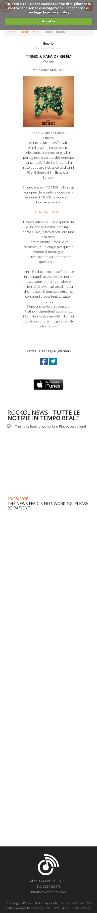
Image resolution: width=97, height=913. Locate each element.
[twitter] (53, 366)
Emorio (48, 43)
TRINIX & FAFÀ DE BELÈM (48, 56)
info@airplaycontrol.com (48, 892)
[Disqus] (48, 644)
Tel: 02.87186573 (49, 886)
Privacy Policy (81, 908)
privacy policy (58, 12)
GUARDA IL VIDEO (48, 212)
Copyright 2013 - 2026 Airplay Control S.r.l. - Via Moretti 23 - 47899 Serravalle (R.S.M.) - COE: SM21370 (48, 905)
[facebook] (44, 366)
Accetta (48, 21)
